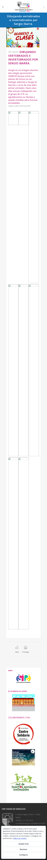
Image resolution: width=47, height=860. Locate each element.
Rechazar (23, 849)
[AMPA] (23, 684)
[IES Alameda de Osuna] (23, 702)
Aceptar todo (23, 844)
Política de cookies (20, 838)
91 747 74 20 (28, 820)
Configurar (23, 855)
